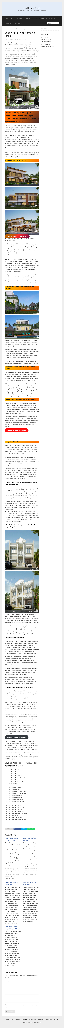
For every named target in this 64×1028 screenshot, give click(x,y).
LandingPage (40, 18)
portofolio (18, 23)
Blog (12, 18)
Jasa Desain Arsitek (32, 8)
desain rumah (50, 18)
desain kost (8, 23)
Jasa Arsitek (12, 29)
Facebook (17, 828)
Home (6, 18)
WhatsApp (31, 828)
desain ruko (29, 18)
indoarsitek (19, 18)
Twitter (24, 828)
